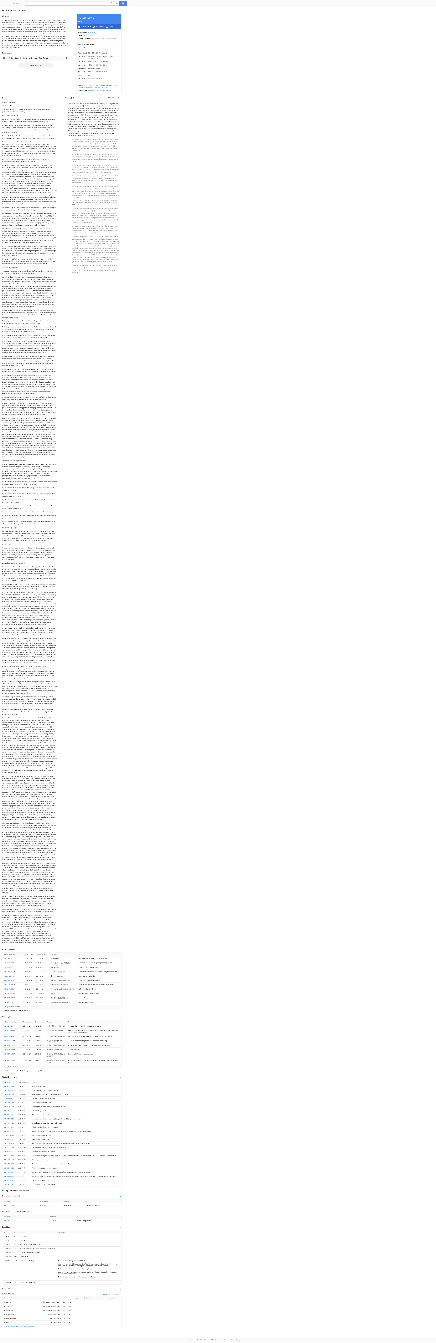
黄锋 (90, 35)
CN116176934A (9, 1060)
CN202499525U (9, 989)
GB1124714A (8, 959)
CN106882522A (9, 1041)
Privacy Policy (235, 1340)
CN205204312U (9, 1152)
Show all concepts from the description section (19, 1326)
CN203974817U (9, 1184)
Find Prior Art (99, 26)
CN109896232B (9, 1119)
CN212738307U (9, 1176)
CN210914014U (9, 1180)
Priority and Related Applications (97, 87)
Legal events (107, 85)
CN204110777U (9, 1002)
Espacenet (91, 91)
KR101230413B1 (9, 1135)
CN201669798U (9, 971)
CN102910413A (9, 1147)
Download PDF (86, 26)
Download (106, 1294)
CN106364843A (9, 1036)
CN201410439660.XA (10, 1205)
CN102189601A (9, 1102)
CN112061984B (9, 1143)
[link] (7, 1302)
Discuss (108, 91)
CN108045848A (9, 1045)
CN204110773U (9, 1131)
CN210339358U (9, 1168)
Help (244, 1340)
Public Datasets (216, 1340)
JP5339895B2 (8, 1098)
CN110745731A (9, 1049)
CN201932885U (9, 984)
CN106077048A (9, 1030)
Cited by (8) (99, 85)
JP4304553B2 (8, 967)
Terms (226, 1340)
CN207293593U (9, 1090)
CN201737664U (9, 980)
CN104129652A (9, 1172)
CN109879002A (9, 1127)
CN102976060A (9, 993)
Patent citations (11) (87, 85)
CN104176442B (9, 1123)
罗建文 (86, 35)
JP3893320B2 (8, 963)
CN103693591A (9, 998)
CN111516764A (9, 1156)
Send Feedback (202, 1340)
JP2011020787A (9, 976)
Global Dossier (100, 91)
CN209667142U (9, 1115)
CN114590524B (9, 1164)
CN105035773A (9, 1107)
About (192, 1340)
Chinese (92, 32)
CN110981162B (9, 1054)
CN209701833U (9, 1139)
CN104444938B (9, 1094)
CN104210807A (9, 1086)
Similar (110, 26)
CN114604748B (9, 1160)
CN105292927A (9, 1026)
